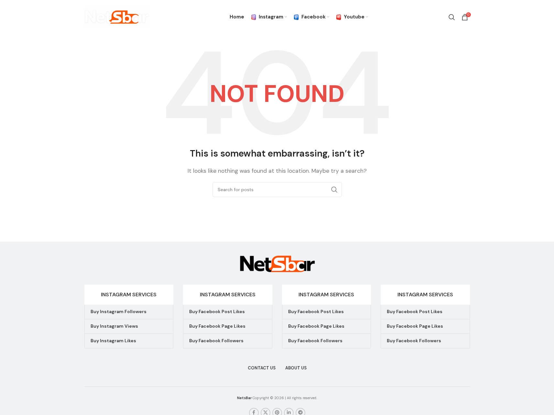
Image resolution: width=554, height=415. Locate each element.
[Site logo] (116, 16)
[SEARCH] (334, 189)
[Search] (451, 17)
